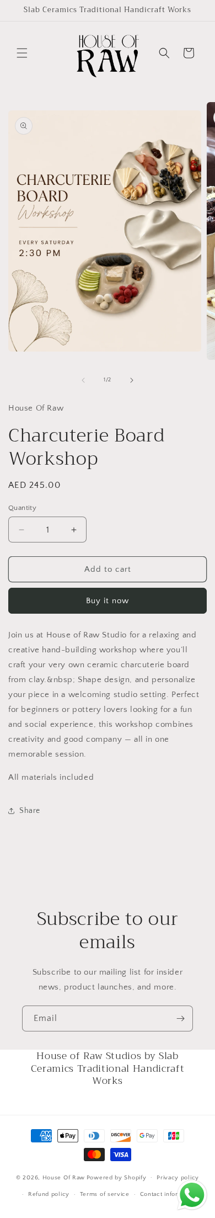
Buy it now (107, 600)
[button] (22, 53)
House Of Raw (63, 1177)
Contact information (168, 1194)
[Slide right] (132, 380)
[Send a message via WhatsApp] (192, 1195)
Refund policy (48, 1194)
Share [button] (29, 810)
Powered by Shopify (117, 1177)
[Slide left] (83, 380)
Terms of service (105, 1194)
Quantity (22, 508)
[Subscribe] (180, 1018)
